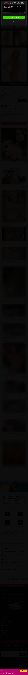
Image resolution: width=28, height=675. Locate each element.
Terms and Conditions (14, 13)
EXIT (14, 21)
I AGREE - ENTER (14, 17)
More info (11, 673)
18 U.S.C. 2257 (7, 13)
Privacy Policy (20, 13)
